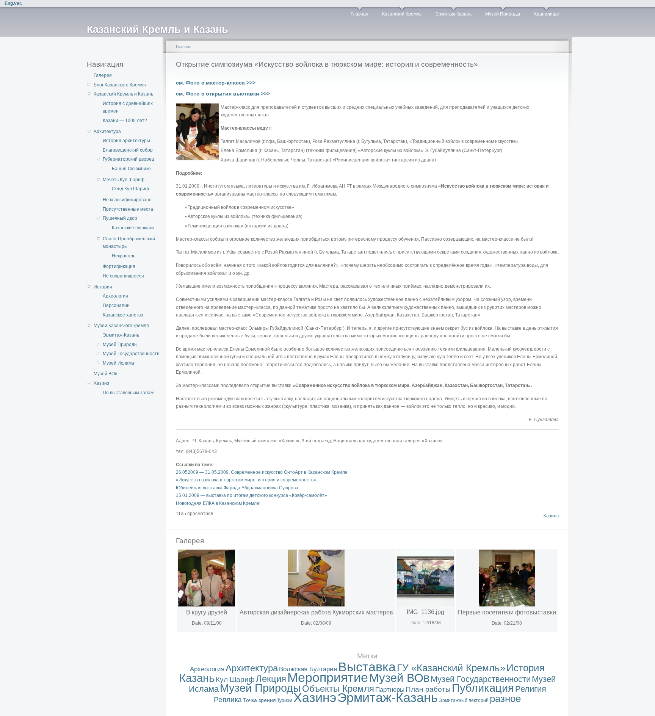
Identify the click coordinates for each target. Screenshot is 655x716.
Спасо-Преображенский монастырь (129, 242)
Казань (197, 678)
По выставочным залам (128, 392)
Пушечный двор (120, 218)
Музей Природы (502, 14)
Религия (530, 689)
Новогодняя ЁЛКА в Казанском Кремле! (218, 503)
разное (505, 698)
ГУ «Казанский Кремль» (451, 668)
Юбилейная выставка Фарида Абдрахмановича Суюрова (237, 487)
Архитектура (107, 131)
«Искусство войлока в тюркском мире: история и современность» (246, 480)
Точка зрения (259, 700)
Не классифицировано (127, 199)
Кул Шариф (235, 679)
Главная (359, 14)
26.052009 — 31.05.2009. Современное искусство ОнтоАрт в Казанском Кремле (262, 472)
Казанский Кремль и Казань (123, 94)
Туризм (284, 700)
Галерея (103, 75)
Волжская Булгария (308, 669)
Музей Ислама (118, 363)
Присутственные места (128, 209)
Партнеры (389, 689)
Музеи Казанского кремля (121, 325)
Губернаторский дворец (128, 159)
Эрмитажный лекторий (464, 700)
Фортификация (119, 266)
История (103, 287)
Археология (115, 296)
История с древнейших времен (128, 107)
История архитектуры (126, 140)
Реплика (228, 699)
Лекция (271, 679)
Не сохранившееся (123, 276)
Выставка (367, 667)
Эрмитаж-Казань (453, 14)
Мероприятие (327, 678)
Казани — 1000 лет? (125, 120)
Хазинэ (101, 383)
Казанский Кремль (402, 14)
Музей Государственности (131, 353)
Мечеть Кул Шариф (123, 179)
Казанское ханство (123, 315)
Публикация (483, 688)
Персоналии (116, 305)
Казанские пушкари (133, 227)
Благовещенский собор (128, 150)
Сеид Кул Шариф (130, 188)
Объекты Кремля (338, 688)
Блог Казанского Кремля (120, 85)
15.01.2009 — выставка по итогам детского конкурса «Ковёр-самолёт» (251, 495)
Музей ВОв (105, 373)
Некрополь (123, 256)
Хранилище (546, 14)
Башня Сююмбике (131, 168)
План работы (428, 689)
